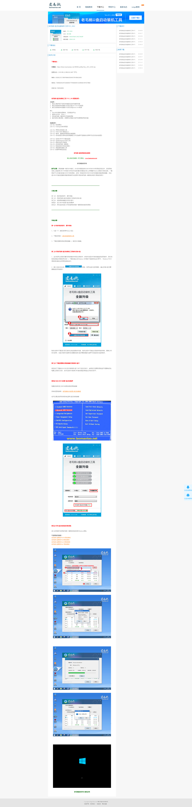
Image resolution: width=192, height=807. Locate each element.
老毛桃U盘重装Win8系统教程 (61, 540)
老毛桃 (55, 5)
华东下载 (76, 50)
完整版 (54, 50)
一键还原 (98, 804)
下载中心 (100, 7)
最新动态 (123, 7)
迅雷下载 (65, 50)
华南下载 (97, 50)
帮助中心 (112, 7)
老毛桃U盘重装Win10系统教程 (61, 542)
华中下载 (86, 50)
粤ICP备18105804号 (103, 801)
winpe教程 (136, 7)
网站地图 (104, 804)
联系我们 (92, 804)
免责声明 (86, 804)
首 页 (79, 7)
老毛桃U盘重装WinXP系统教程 (61, 537)
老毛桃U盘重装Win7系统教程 (61, 544)
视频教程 (88, 7)
